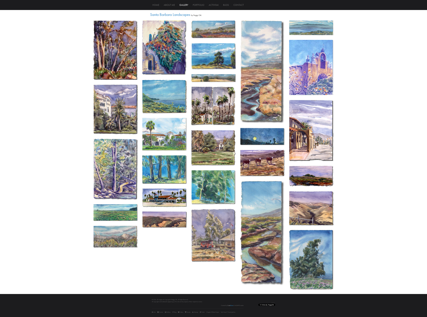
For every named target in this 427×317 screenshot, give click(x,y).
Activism (214, 5)
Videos (181, 312)
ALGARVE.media (239, 305)
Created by (227, 305)
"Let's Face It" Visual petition (228, 312)
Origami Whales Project (212, 312)
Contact (238, 5)
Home (155, 5)
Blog (226, 5)
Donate (188, 312)
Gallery (183, 5)
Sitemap (195, 312)
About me (169, 5)
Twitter (203, 312)
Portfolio (198, 5)
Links (154, 312)
